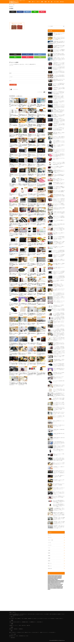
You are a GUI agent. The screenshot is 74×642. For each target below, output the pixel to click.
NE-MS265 (49, 576)
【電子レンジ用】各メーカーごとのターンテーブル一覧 (58, 302)
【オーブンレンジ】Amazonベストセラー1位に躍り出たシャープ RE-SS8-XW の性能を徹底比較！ (58, 129)
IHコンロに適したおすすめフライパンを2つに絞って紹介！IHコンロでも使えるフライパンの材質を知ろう (58, 472)
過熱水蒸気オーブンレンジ (57, 586)
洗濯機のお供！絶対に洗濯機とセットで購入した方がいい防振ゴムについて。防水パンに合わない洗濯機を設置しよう (58, 514)
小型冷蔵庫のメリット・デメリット (13, 625)
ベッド (49, 547)
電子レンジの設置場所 (24, 618)
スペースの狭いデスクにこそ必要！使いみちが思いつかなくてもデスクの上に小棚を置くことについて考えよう (58, 404)
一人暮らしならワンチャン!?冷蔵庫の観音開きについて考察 (58, 356)
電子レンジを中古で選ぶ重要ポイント (58, 221)
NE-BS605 (52, 575)
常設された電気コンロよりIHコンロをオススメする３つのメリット (58, 488)
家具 (48, 1)
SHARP (53, 576)
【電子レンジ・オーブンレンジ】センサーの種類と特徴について (58, 34)
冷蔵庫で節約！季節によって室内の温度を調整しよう (58, 133)
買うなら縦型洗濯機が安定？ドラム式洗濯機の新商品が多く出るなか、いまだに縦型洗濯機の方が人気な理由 (58, 395)
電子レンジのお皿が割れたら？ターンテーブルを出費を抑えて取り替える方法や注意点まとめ (58, 294)
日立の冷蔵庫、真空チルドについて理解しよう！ (58, 268)
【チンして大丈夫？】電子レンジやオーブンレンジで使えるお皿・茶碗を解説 (58, 390)
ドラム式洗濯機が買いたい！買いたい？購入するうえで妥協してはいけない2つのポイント (58, 509)
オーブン (55, 578)
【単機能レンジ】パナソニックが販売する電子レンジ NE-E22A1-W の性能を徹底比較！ (58, 115)
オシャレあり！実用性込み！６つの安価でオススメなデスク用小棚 (58, 497)
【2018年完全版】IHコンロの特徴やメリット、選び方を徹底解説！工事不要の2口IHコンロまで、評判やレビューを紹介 (58, 334)
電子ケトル (49, 563)
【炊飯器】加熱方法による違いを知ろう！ (58, 438)
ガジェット (49, 537)
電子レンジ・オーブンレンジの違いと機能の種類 (58, 454)
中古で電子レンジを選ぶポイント (59, 618)
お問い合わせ (62, 1)
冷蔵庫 (29, 1)
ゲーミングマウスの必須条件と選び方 (58, 381)
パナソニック (61, 581)
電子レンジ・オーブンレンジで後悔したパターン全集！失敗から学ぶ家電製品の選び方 (58, 163)
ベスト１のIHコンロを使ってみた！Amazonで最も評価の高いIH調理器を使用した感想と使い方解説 (56, 460)
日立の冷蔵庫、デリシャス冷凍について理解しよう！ (58, 247)
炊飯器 (46, 1)
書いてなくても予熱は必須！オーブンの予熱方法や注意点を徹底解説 (58, 175)
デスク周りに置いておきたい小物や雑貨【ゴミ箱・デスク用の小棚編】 (58, 399)
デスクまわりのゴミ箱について (35, 632)
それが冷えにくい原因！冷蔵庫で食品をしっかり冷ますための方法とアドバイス (58, 137)
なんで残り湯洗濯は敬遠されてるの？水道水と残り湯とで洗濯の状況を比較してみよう (58, 442)
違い (62, 586)
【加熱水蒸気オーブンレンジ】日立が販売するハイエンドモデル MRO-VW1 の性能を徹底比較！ (58, 63)
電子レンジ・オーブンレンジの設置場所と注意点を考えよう (58, 463)
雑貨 (51, 1)
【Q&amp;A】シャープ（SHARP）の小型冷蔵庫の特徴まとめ (58, 306)
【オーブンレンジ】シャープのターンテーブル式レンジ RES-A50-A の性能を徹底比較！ (58, 101)
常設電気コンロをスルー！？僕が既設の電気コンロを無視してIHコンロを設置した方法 (58, 446)
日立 (57, 584)
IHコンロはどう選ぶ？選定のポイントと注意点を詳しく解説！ (58, 476)
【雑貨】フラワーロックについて (44, 632)
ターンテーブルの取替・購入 (51, 618)
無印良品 (54, 585)
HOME (10, 612)
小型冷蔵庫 (54, 584)
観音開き (60, 585)
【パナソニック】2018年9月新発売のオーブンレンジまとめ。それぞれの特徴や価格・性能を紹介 (58, 238)
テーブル (49, 542)
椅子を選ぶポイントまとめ (21, 632)
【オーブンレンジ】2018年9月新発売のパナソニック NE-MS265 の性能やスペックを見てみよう (59, 277)
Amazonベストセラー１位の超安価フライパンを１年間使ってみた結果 (58, 310)
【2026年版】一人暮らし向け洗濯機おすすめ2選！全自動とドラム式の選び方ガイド (59, 518)
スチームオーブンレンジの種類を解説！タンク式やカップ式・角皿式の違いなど (58, 50)
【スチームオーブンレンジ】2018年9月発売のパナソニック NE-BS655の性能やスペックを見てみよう (59, 256)
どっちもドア (59, 576)
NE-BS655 (56, 575)
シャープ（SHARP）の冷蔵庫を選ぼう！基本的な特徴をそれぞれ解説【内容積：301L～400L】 (58, 318)
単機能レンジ (50, 584)
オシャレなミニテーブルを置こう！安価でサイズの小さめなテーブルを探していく (58, 326)
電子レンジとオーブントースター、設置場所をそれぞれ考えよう (58, 377)
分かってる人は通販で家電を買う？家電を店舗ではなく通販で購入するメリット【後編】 (58, 501)
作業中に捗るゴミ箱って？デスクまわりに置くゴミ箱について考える (58, 413)
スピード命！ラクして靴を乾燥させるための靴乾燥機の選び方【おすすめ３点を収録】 (58, 155)
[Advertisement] (21, 18)
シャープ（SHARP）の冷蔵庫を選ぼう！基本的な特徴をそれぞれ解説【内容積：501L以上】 (58, 347)
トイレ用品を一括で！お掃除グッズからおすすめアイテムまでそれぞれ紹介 (58, 260)
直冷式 (57, 585)
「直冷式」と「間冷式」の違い (22, 625)
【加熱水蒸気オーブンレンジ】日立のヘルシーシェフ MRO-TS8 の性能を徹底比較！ (58, 124)
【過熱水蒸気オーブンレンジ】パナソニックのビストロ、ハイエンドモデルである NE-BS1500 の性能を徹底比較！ (58, 106)
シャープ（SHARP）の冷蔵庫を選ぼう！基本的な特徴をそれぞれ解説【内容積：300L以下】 (58, 314)
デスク (49, 581)
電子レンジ (33, 1)
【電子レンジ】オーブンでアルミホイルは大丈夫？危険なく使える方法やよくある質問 (58, 38)
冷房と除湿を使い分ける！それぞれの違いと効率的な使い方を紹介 (58, 386)
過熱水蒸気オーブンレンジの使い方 (32, 618)
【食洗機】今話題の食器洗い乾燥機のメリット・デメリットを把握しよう (58, 213)
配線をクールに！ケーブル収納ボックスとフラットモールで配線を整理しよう (58, 217)
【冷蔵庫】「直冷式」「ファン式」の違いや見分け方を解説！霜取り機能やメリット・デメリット (58, 59)
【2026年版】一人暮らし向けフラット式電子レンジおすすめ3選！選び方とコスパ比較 (59, 526)
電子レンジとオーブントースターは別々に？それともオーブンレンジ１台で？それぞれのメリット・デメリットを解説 (58, 151)
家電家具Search (14, 2)
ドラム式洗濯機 (57, 581)
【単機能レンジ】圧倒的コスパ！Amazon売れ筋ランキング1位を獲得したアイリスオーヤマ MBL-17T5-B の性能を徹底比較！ (59, 120)
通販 (52, 586)
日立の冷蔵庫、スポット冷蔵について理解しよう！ (58, 233)
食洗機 (49, 589)
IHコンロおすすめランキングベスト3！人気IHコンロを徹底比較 (58, 484)
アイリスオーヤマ (50, 578)
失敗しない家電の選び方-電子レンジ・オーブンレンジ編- (58, 450)
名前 (10, 73)
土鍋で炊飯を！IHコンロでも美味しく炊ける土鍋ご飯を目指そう (58, 373)
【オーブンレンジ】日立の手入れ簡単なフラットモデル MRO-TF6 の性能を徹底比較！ (58, 67)
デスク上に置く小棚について (52, 632)
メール (10, 76)
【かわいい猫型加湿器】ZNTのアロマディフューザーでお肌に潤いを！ (58, 369)
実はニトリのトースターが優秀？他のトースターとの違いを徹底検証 (58, 191)
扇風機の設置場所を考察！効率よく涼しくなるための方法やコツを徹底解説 (58, 195)
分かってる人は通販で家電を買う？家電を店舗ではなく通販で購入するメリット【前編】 (58, 505)
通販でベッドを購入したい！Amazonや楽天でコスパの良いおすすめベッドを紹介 (58, 179)
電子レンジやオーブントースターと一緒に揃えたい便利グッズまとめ (58, 321)
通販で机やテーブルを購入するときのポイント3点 (58, 426)
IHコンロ (38, 1)
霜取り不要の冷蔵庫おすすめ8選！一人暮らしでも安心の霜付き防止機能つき (58, 54)
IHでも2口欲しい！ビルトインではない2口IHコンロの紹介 (58, 480)
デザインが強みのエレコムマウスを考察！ (58, 159)
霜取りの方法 (28, 625)
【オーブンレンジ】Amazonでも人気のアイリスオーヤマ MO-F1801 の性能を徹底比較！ (58, 92)
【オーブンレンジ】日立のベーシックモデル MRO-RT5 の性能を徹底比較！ (59, 72)
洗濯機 (42, 1)
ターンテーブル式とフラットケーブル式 (42, 618)
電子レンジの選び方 (11, 618)
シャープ (56, 579)
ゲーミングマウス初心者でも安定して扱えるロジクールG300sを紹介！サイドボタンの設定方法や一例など (58, 365)
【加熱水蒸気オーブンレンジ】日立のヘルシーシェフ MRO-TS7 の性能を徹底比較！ (58, 88)
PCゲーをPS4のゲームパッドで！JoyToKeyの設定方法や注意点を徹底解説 (58, 343)
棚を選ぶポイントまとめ (27, 632)
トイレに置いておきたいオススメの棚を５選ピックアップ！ (58, 289)
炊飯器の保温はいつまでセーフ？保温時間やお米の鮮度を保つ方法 (58, 80)
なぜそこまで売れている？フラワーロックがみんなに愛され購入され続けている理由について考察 (58, 409)
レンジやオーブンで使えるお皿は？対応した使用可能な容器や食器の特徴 (58, 76)
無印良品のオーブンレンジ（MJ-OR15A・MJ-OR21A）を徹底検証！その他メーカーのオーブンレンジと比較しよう (58, 97)
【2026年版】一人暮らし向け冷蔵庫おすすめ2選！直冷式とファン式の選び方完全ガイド (59, 522)
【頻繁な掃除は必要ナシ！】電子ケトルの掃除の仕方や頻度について (58, 360)
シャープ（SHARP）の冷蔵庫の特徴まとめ (58, 281)
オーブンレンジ (59, 578)
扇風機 (49, 555)
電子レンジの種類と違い (18, 618)
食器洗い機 (49, 568)
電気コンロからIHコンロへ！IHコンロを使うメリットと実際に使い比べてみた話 (59, 493)
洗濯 (61, 584)
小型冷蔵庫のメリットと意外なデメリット (58, 467)
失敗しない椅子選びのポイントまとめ (58, 421)
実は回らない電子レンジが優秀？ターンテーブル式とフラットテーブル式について (58, 297)
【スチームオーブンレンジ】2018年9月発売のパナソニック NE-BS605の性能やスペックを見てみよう (59, 273)
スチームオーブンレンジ (51, 580)
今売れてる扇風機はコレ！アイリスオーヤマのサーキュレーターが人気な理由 (58, 141)
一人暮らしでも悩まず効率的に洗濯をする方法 (58, 225)
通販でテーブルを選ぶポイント (12, 632)
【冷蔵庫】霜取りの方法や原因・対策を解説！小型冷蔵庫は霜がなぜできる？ (58, 42)
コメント (11, 65)
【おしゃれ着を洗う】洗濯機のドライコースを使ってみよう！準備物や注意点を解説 (58, 187)
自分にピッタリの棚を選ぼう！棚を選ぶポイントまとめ (58, 417)
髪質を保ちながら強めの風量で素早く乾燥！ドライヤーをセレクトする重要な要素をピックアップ (58, 339)
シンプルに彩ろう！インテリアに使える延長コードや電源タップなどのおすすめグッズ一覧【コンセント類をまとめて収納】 (58, 352)
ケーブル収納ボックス (51, 579)
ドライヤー (49, 545)
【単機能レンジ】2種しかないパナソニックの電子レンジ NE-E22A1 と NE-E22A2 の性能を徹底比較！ (59, 111)
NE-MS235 (59, 575)
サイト (10, 80)
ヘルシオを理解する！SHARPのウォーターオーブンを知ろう (58, 167)
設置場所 (49, 586)
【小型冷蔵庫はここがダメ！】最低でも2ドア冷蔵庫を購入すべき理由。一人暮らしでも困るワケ (58, 243)
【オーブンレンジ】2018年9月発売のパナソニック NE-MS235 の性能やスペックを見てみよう (59, 251)
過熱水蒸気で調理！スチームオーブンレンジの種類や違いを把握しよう (58, 183)
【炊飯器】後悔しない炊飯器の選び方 (58, 430)
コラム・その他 (56, 1)
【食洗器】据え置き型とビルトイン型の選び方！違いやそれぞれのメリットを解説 (58, 171)
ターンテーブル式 (58, 580)
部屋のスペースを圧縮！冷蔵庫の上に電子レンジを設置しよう (58, 146)
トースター (52, 581)
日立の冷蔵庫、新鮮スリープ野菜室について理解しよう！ (58, 264)
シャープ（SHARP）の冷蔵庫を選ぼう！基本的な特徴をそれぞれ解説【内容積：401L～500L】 (58, 330)
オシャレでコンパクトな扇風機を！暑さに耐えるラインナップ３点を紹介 (58, 204)
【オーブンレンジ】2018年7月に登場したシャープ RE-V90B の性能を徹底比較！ (58, 84)
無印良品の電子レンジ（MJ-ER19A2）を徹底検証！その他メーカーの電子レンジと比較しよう (58, 286)
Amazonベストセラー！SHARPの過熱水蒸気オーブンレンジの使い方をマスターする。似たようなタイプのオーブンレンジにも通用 (58, 200)
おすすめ (55, 576)
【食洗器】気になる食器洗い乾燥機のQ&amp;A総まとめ (58, 208)
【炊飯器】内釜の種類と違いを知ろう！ (58, 434)
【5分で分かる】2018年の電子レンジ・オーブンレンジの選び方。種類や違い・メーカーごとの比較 (58, 230)
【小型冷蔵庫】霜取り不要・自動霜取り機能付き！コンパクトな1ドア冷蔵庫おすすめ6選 (58, 46)
